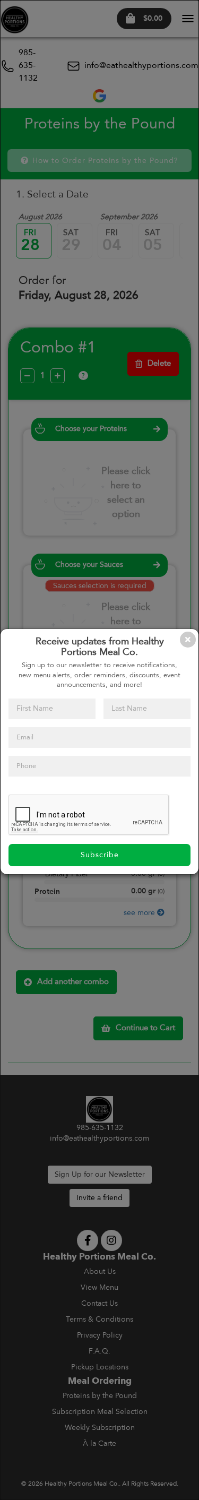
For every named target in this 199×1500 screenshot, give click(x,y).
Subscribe (100, 855)
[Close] (188, 640)
